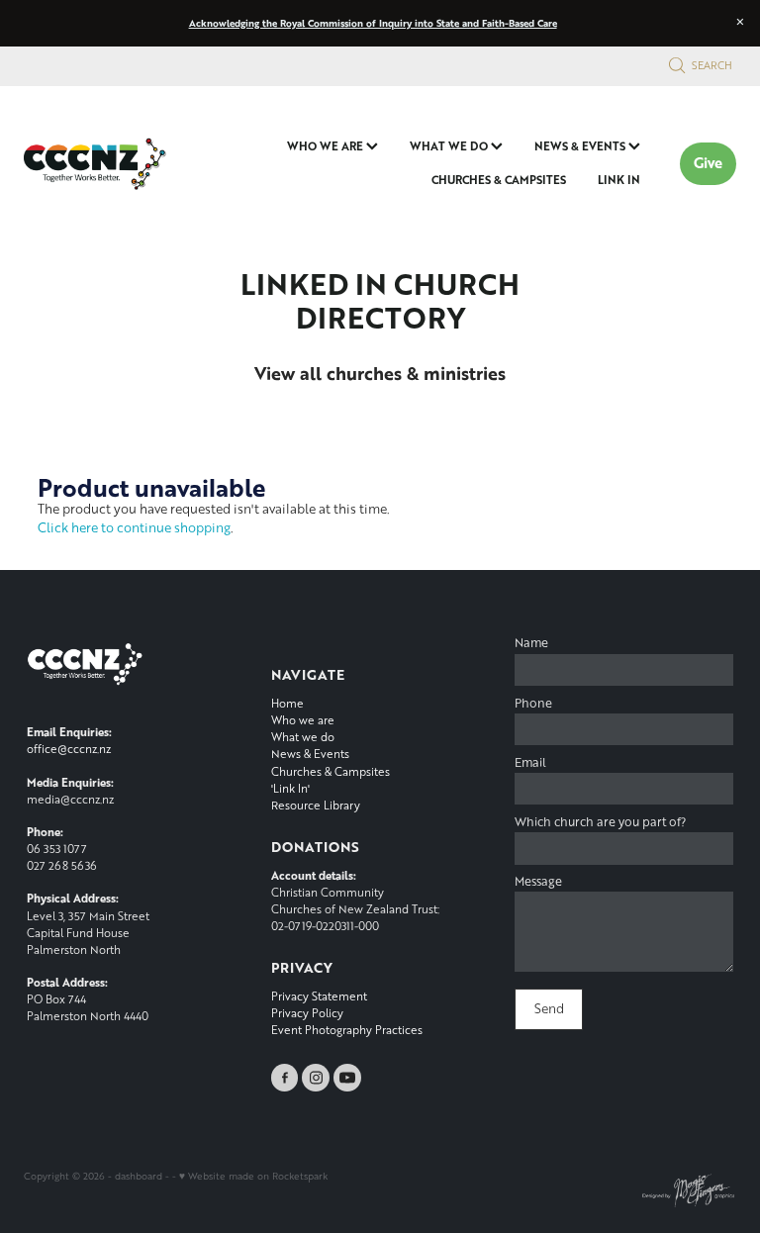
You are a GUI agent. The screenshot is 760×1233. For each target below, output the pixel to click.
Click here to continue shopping (134, 527)
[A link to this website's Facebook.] (285, 1077)
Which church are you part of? (600, 822)
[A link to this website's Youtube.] (347, 1077)
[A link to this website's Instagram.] (316, 1077)
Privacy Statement (319, 996)
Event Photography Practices (347, 1029)
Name (531, 643)
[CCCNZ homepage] (95, 163)
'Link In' (290, 788)
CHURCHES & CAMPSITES (498, 179)
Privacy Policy (307, 1012)
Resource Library (315, 805)
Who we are (302, 719)
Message (538, 882)
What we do (302, 736)
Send (549, 1008)
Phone (533, 704)
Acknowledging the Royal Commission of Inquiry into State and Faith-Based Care (373, 23)
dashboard (138, 1176)
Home (287, 703)
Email (530, 763)
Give (708, 162)
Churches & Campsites (330, 771)
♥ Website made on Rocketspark (253, 1176)
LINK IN (619, 179)
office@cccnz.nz (69, 748)
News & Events (310, 753)
